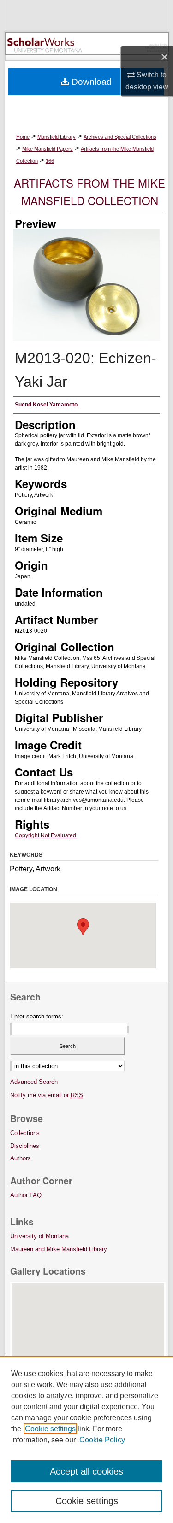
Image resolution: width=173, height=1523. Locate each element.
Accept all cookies (86, 1471)
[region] (86, 1439)
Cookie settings (50, 1429)
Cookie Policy (102, 1440)
